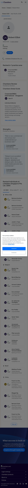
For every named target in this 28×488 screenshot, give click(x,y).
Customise (14, 252)
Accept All (14, 248)
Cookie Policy (11, 244)
